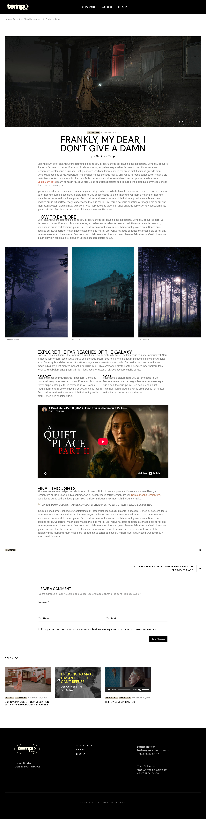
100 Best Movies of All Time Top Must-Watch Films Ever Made (163, 568)
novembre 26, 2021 (109, 132)
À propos (81, 750)
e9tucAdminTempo (105, 156)
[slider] (146, 689)
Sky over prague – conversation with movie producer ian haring (27, 703)
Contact (80, 754)
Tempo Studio (95, 802)
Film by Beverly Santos (120, 702)
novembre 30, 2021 (37, 698)
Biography (124, 698)
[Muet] (139, 689)
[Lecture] (108, 689)
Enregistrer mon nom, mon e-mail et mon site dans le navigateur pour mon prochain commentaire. (99, 629)
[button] (189, 122)
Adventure (18, 19)
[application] (128, 689)
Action (11, 550)
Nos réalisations (85, 746)
